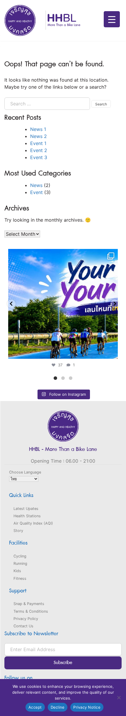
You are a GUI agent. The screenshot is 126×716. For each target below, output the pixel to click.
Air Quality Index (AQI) (33, 523)
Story (18, 530)
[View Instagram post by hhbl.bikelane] (112, 351)
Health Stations (27, 516)
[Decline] (119, 697)
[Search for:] (47, 103)
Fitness (19, 578)
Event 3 (38, 157)
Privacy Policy (25, 618)
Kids (17, 571)
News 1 (38, 129)
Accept (35, 707)
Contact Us (23, 626)
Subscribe (63, 662)
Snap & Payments (28, 604)
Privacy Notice (87, 707)
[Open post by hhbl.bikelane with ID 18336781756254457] (63, 304)
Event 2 (38, 150)
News (36, 185)
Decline (58, 707)
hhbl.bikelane (62, 255)
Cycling (19, 556)
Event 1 (38, 143)
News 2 (38, 136)
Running (20, 563)
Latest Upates (25, 508)
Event (36, 192)
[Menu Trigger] (112, 19)
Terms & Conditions (30, 611)
